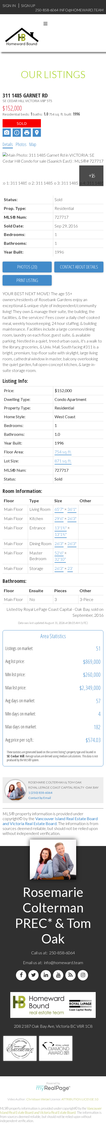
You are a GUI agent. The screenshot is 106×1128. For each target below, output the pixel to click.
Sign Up (28, 5)
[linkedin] (47, 975)
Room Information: (22, 490)
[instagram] (84, 975)
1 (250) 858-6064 (40, 793)
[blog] (71, 975)
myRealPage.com (53, 1088)
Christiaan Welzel (38, 1099)
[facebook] (22, 975)
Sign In (9, 5)
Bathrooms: (14, 580)
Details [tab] (8, 144)
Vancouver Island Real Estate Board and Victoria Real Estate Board (50, 821)
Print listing (27, 280)
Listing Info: (15, 380)
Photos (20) (27, 267)
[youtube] (59, 975)
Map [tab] (32, 144)
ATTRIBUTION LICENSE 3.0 (80, 1099)
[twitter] (34, 975)
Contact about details (79, 267)
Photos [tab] (21, 144)
